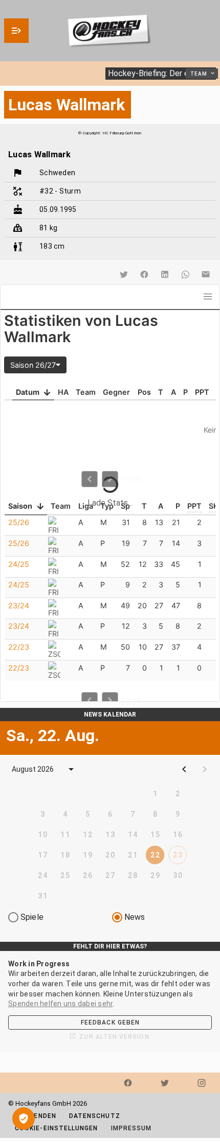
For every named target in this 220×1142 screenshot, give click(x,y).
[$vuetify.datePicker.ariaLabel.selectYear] (71, 769)
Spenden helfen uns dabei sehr (60, 1004)
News (134, 917)
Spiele (31, 917)
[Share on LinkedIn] (165, 274)
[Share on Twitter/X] (124, 274)
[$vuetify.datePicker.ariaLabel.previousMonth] (184, 769)
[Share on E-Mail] (205, 274)
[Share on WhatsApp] (185, 274)
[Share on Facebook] (144, 274)
